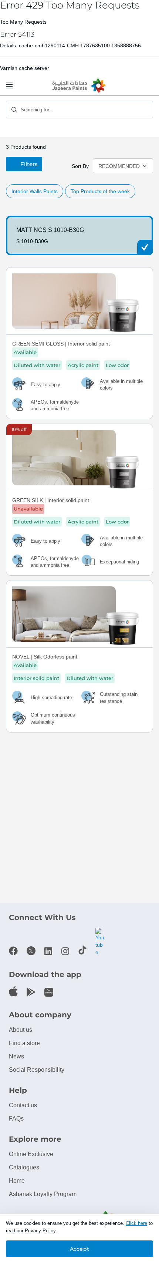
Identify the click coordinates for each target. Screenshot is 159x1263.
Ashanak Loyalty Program (43, 1194)
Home (17, 1181)
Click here (136, 1223)
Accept (79, 1249)
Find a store (24, 1043)
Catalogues (24, 1167)
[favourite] (143, 277)
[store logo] (79, 85)
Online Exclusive (31, 1154)
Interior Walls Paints (34, 191)
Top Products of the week (100, 191)
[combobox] (79, 109)
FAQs (16, 1118)
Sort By (80, 166)
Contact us (23, 1105)
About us (20, 1030)
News (16, 1056)
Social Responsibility (36, 1070)
